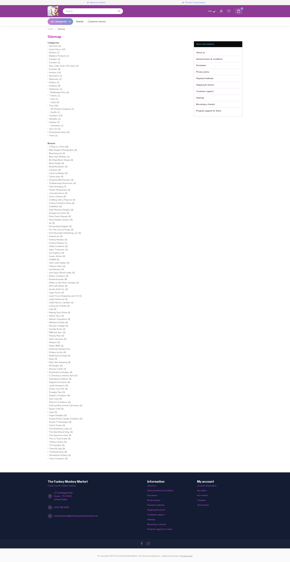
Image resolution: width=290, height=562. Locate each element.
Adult (55, 102)
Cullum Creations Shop (61, 203)
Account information (207, 485)
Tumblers (55, 115)
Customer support (204, 91)
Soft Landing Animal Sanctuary (65, 405)
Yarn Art (54, 128)
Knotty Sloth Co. (58, 289)
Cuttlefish (55, 206)
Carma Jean (56, 176)
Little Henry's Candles (61, 302)
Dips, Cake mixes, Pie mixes (63, 65)
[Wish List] (228, 11)
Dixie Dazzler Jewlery (60, 219)
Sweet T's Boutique (60, 422)
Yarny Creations (58, 458)
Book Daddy (56, 163)
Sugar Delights (58, 415)
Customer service (97, 21)
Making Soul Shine (59, 312)
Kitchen (54, 52)
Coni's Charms (57, 196)
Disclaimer (201, 65)
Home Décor (57, 49)
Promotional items (59, 132)
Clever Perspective (59, 189)
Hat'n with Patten (59, 262)
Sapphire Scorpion (59, 382)
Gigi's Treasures (58, 249)
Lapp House (56, 292)
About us (200, 52)
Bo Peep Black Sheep (61, 160)
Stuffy (55, 112)
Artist (53, 135)
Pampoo (54, 342)
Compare (201, 500)
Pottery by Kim (57, 352)
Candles (54, 59)
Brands (79, 21)
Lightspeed (155, 556)
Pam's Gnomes (57, 339)
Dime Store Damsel (60, 216)
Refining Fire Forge (59, 355)
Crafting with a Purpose (62, 199)
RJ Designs (56, 365)
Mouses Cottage (58, 325)
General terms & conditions (209, 59)
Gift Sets (55, 46)
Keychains (55, 75)
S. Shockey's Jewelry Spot (63, 375)
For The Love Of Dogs (61, 229)
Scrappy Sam (57, 392)
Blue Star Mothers (59, 156)
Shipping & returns (205, 84)
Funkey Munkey (58, 243)
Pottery (54, 82)
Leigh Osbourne (58, 299)
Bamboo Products (59, 55)
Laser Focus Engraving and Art (65, 296)
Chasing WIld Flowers (61, 179)
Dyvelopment (186, 556)
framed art (55, 236)
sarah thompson (58, 385)
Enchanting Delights (60, 226)
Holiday (54, 122)
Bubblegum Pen (60, 92)
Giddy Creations (58, 246)
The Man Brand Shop (61, 432)
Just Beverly (56, 269)
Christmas (57, 125)
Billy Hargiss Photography (63, 150)
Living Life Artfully (59, 305)
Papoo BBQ (56, 345)
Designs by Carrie (59, 213)
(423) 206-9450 (61, 507)
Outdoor (54, 85)
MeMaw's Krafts (58, 322)
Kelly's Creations (58, 276)
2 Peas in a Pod (58, 146)
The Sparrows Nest (60, 435)
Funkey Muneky (58, 239)
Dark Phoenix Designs (61, 209)
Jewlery (55, 72)
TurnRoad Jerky (58, 452)
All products (203, 505)
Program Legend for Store (208, 110)
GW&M (54, 259)
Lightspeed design (169, 556)
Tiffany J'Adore (58, 442)
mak (52, 309)
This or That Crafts (60, 438)
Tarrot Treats (57, 425)
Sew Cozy (55, 398)
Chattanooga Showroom (62, 183)
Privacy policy (202, 71)
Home (50, 29)
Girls (54, 99)
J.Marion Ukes (57, 266)
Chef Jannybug (57, 186)
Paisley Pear (56, 335)
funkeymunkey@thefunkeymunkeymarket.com (76, 515)
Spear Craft (56, 408)
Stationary (55, 89)
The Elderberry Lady (60, 428)
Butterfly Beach (58, 166)
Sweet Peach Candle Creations (65, 418)
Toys (53, 105)
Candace (55, 170)
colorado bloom (58, 193)
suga (53, 412)
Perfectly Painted (59, 349)
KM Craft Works (58, 286)
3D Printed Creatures (62, 109)
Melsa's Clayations (59, 319)
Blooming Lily (57, 153)
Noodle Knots (57, 329)
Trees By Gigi (57, 448)
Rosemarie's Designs (60, 372)
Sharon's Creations (60, 402)
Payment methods (204, 78)
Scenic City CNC (58, 388)
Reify (53, 359)
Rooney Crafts (57, 369)
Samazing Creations (60, 378)
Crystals (54, 62)
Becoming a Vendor (205, 104)
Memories (55, 79)
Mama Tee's (56, 315)
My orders (202, 490)
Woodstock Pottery (60, 455)
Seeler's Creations (59, 395)
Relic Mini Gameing (59, 362)
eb (52, 223)
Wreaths (55, 119)
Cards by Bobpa (58, 173)
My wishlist (202, 495)
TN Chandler (56, 445)
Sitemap (61, 29)
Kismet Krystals (58, 279)
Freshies (54, 69)
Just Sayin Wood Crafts (62, 272)
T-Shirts (54, 95)
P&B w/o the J (57, 332)
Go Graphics (56, 253)
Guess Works (57, 256)
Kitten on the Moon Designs (64, 282)
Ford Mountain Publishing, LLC (65, 233)
